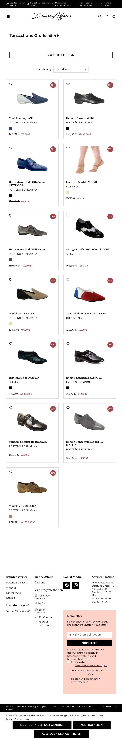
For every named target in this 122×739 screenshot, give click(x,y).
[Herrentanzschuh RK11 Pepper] (32, 229)
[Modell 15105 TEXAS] (32, 294)
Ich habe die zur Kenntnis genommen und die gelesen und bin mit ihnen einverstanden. (89, 672)
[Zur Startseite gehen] (51, 16)
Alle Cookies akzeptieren (61, 733)
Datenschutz (13, 592)
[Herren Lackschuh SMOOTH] (89, 358)
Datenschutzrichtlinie (79, 656)
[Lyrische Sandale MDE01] (89, 162)
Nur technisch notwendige (42, 724)
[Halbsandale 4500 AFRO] (32, 358)
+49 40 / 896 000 (20, 610)
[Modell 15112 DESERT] (32, 486)
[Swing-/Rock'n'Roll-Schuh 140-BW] (89, 229)
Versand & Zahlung (16, 582)
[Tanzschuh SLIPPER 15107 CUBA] (89, 294)
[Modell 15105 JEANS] (32, 98)
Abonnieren (90, 643)
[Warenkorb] (114, 16)
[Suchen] (100, 16)
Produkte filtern (61, 55)
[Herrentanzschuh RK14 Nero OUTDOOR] (32, 162)
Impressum (85, 707)
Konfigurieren (92, 724)
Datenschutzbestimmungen (91, 665)
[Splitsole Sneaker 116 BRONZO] (32, 422)
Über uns (40, 582)
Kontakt (10, 597)
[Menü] (8, 16)
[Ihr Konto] (107, 16)
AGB (90, 673)
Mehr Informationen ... (18, 719)
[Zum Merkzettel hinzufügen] (11, 84)
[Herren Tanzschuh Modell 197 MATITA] (89, 422)
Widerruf (11, 587)
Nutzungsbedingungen (80, 659)
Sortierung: (44, 69)
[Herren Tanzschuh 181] (89, 98)
